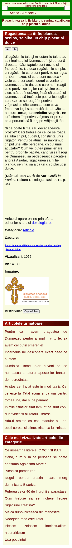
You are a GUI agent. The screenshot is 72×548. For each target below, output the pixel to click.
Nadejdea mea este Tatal (24, 519)
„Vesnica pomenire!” (20, 471)
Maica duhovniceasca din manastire (32, 512)
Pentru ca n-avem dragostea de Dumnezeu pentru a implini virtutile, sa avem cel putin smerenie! (36, 338)
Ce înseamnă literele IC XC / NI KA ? (33, 450)
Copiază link (31, 311)
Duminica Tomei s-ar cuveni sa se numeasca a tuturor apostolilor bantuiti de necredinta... (36, 373)
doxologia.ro (41, 223)
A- (15, 49)
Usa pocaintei (15, 540)
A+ (8, 49)
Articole (28, 230)
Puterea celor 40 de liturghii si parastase (35, 491)
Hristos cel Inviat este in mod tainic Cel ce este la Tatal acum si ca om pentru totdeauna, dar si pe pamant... (36, 393)
